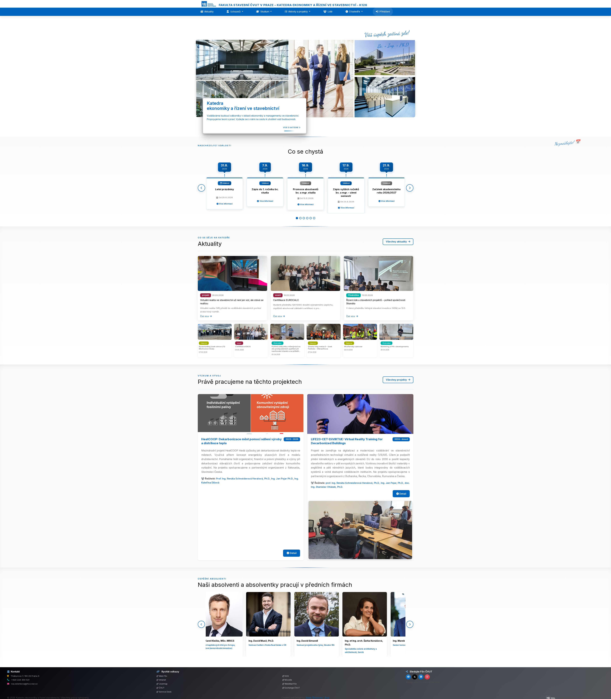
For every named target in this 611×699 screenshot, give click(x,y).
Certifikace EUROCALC (286, 300)
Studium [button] (265, 11)
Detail (293, 552)
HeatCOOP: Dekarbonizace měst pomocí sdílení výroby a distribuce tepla (241, 441)
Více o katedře (291, 127)
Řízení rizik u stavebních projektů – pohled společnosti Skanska (375, 302)
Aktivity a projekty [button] (298, 11)
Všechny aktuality (396, 241)
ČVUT (162, 688)
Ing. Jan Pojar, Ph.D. (392, 482)
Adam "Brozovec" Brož (317, 697)
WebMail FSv (291, 684)
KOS (287, 676)
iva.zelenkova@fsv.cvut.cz (24, 683)
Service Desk (165, 692)
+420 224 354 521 (20, 679)
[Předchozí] (201, 188)
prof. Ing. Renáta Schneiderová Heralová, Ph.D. (352, 482)
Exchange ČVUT (292, 688)
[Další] (409, 188)
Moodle (288, 680)
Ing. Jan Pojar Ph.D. (282, 478)
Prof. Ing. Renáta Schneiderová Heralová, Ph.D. (243, 478)
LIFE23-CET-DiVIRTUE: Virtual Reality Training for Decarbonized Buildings (347, 441)
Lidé (330, 11)
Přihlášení (384, 11)
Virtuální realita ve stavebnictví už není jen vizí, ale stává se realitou (231, 302)
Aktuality (209, 11)
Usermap (163, 684)
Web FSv (163, 676)
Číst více (204, 316)
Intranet (162, 680)
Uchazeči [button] (235, 11)
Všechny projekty (396, 379)
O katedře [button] (355, 11)
